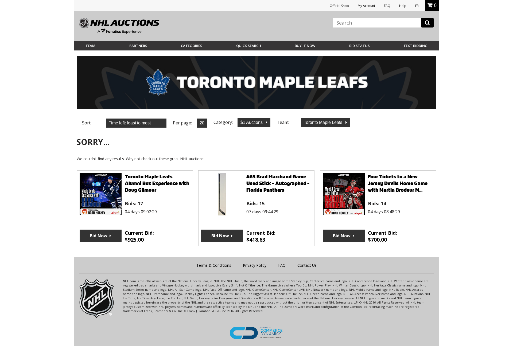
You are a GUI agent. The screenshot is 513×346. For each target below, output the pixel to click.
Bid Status (359, 45)
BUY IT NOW (305, 45)
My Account (366, 5)
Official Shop (339, 5)
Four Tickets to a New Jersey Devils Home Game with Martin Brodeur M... (398, 183)
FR (417, 5)
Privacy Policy (254, 265)
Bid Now (98, 236)
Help (402, 5)
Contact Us (307, 265)
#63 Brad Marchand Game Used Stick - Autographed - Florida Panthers (277, 183)
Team (90, 45)
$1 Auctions (252, 122)
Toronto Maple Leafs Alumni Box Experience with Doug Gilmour (157, 183)
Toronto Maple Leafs (323, 122)
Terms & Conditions (213, 265)
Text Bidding (415, 45)
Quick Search (248, 45)
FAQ (387, 5)
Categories (191, 45)
